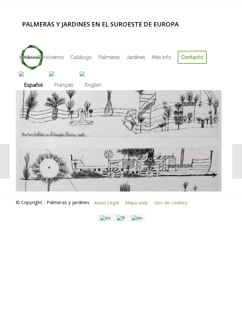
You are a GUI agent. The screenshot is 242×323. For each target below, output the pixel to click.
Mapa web (136, 202)
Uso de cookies (170, 202)
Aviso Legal (106, 202)
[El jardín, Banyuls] (5, 161)
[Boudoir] (237, 161)
